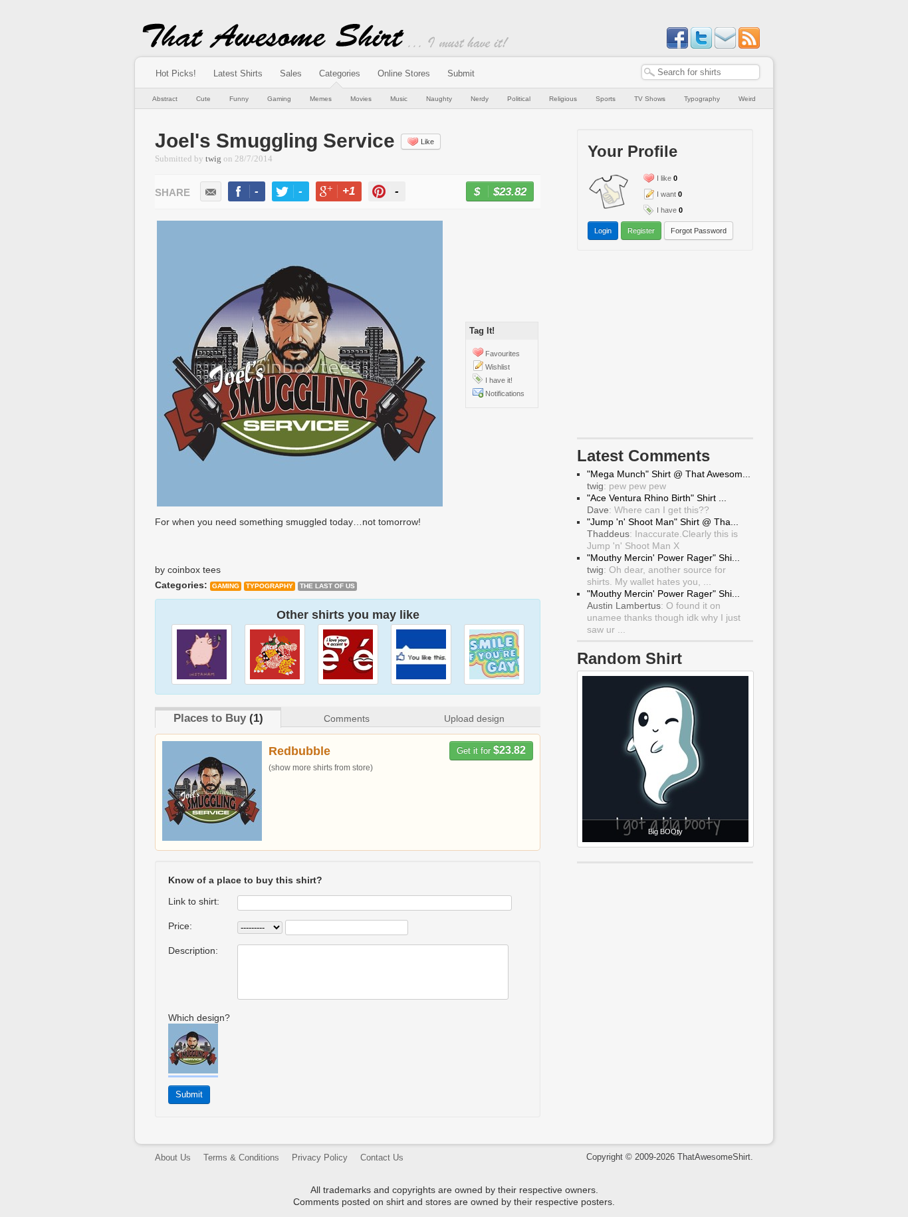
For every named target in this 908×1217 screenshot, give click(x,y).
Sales (291, 73)
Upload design (474, 718)
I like (664, 178)
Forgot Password (699, 231)
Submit (461, 73)
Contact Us (381, 1157)
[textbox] (700, 72)
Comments (347, 718)
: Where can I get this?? (648, 509)
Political (518, 98)
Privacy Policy (320, 1157)
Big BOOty (665, 831)
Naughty (439, 98)
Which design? (199, 1017)
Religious (563, 98)
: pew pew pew (626, 486)
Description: (193, 950)
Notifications (504, 393)
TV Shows (649, 98)
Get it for (491, 750)
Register (641, 231)
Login (603, 231)
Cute (203, 98)
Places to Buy (209, 718)
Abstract (164, 98)
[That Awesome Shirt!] (273, 45)
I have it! (498, 380)
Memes (321, 98)
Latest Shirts (238, 73)
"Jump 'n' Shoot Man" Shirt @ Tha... (662, 521)
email (210, 191)
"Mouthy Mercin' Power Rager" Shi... (663, 557)
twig (213, 159)
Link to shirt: (193, 901)
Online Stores (404, 73)
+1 (344, 193)
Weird (747, 98)
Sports (606, 98)
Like (427, 142)
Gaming (279, 98)
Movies (361, 98)
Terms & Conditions (241, 1157)
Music (398, 98)
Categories (339, 73)
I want (666, 194)
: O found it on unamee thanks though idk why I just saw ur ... (663, 617)
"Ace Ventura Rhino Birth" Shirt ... (657, 498)
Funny (239, 98)
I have (667, 210)
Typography (702, 98)
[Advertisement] (665, 347)
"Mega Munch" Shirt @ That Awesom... (668, 474)
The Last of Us (327, 586)
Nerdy (480, 98)
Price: (180, 926)
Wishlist (497, 367)
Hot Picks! (176, 73)
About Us (173, 1157)
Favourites (502, 354)
